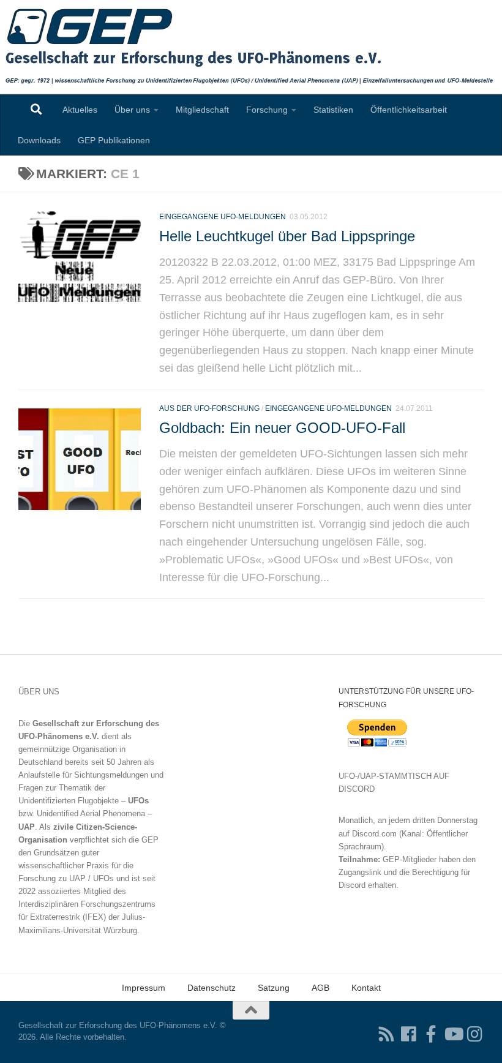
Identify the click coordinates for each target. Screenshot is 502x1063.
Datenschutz (211, 988)
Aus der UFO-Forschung (209, 408)
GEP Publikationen (114, 140)
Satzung (274, 988)
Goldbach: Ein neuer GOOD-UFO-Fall (282, 428)
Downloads (39, 140)
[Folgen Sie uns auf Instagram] (475, 1034)
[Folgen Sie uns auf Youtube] (453, 1034)
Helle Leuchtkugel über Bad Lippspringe (287, 236)
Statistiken (333, 110)
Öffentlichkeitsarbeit (408, 110)
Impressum (143, 988)
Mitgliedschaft (202, 110)
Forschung (267, 110)
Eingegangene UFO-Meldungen (222, 216)
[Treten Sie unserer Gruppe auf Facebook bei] (431, 1034)
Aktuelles (79, 110)
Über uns (132, 110)
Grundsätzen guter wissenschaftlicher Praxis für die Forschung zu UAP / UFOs (75, 865)
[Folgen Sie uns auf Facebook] (409, 1034)
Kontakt (366, 988)
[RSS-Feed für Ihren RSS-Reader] (386, 1034)
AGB (320, 988)
